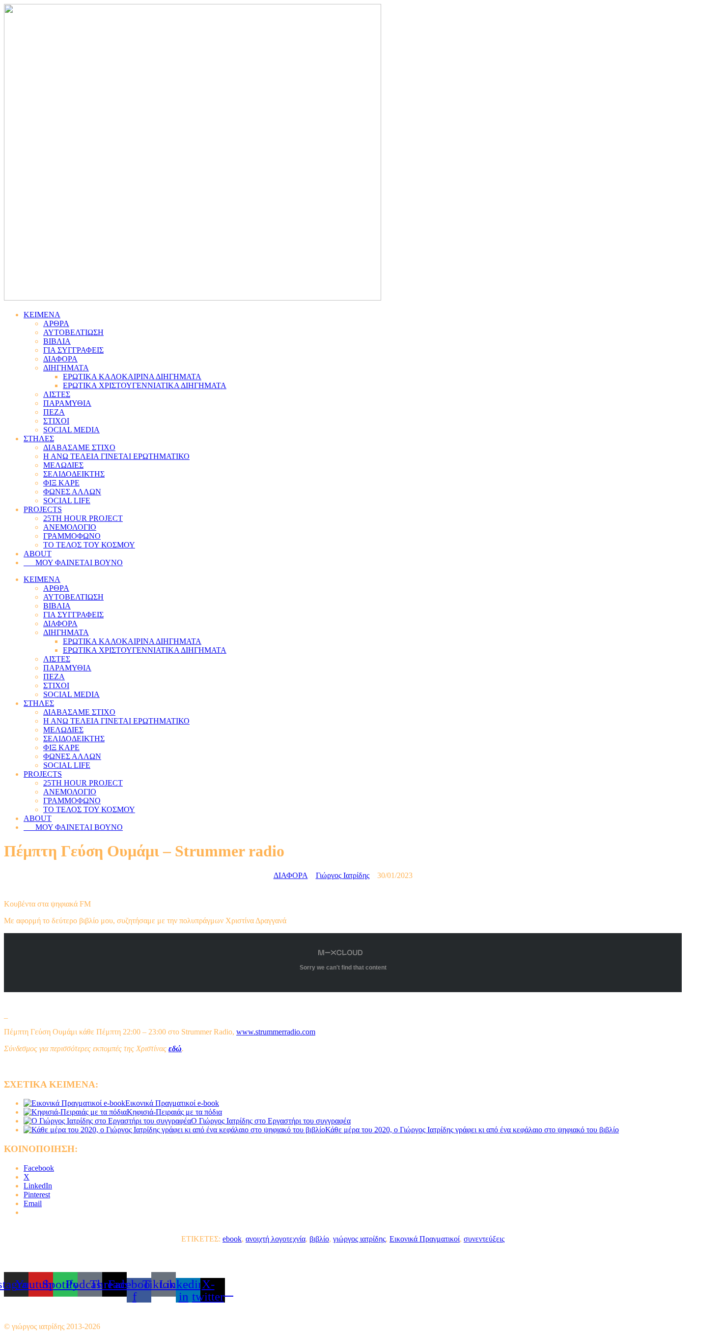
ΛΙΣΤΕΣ (56, 394)
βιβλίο (319, 1239)
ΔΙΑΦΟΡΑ (60, 359)
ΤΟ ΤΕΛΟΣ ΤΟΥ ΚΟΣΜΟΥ (89, 545)
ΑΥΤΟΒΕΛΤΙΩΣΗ (73, 332)
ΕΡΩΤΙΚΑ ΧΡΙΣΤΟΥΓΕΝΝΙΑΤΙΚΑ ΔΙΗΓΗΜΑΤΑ (144, 385)
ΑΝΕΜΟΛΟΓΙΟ (69, 527)
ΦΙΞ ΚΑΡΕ (61, 483)
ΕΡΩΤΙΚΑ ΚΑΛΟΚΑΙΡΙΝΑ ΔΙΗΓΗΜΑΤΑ (132, 376)
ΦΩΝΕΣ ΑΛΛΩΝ (72, 491)
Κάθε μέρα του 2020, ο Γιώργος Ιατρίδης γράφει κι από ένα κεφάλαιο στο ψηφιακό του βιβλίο (472, 1129)
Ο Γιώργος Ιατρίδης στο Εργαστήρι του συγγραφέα (271, 1121)
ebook (232, 1239)
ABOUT (38, 553)
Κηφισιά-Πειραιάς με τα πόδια (174, 1112)
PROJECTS (43, 509)
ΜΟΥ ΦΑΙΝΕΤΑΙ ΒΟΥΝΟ (76, 562)
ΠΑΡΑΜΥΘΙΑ (67, 403)
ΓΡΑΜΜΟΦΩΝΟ (72, 536)
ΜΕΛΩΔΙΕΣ (63, 465)
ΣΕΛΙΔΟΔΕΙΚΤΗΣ (74, 474)
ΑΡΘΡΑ (56, 323)
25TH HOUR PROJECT (83, 518)
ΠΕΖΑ (54, 412)
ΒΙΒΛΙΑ (57, 341)
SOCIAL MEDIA (71, 429)
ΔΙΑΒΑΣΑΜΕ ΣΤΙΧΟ (79, 447)
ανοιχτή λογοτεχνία (275, 1239)
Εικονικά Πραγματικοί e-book (172, 1103)
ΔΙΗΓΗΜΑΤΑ (66, 368)
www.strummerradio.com (275, 1032)
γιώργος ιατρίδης (359, 1239)
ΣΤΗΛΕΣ (39, 438)
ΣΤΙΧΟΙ (56, 421)
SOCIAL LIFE (66, 500)
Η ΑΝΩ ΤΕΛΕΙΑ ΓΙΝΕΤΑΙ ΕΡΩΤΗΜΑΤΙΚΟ (116, 456)
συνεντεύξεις (484, 1239)
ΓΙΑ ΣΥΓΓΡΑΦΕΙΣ (73, 350)
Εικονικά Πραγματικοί (424, 1239)
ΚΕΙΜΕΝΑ (42, 314)
